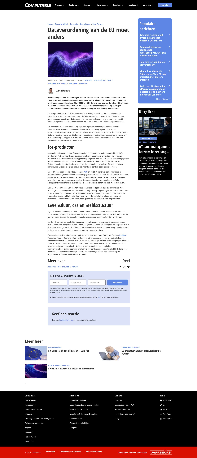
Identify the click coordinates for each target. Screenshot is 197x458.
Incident (122, 235)
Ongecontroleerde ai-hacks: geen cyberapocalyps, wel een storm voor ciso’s (153, 51)
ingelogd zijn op (66, 320)
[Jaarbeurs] (160, 452)
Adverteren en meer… (79, 400)
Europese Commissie (78, 83)
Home (50, 24)
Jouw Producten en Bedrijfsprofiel (84, 405)
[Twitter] (128, 267)
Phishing (28, 432)
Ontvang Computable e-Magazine (39, 419)
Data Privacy (97, 24)
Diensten (52, 267)
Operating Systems (130, 347)
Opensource (63, 267)
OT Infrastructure (147, 142)
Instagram (167, 419)
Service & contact (122, 409)
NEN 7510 (29, 441)
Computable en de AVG (125, 405)
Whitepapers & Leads (79, 409)
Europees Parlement (57, 83)
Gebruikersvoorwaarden (70, 452)
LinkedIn (167, 409)
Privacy (75, 267)
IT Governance (54, 347)
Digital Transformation (59, 365)
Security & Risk (61, 24)
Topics (28, 428)
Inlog (117, 419)
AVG (109, 80)
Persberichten (76, 419)
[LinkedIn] (124, 267)
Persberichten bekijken (79, 423)
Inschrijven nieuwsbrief (125, 414)
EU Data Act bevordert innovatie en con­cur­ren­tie (71, 368)
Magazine (29, 414)
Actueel (88, 80)
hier (99, 297)
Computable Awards (33, 409)
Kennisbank (30, 405)
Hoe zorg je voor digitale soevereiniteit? (153, 63)
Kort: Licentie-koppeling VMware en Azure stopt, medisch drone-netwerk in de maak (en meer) (152, 90)
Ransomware (30, 437)
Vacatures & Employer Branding (83, 414)
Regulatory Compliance (80, 24)
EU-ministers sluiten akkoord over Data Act (68, 350)
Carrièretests (30, 400)
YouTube (167, 414)
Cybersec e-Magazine (34, 423)
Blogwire (73, 428)
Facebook (167, 400)
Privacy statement (94, 452)
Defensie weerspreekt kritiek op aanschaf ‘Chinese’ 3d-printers (151, 38)
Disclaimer (50, 452)
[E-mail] (119, 267)
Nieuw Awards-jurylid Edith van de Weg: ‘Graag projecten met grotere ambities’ (153, 75)
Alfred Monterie (63, 91)
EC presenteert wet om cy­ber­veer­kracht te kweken (141, 352)
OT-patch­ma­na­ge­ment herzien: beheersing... (154, 149)
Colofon (118, 400)
